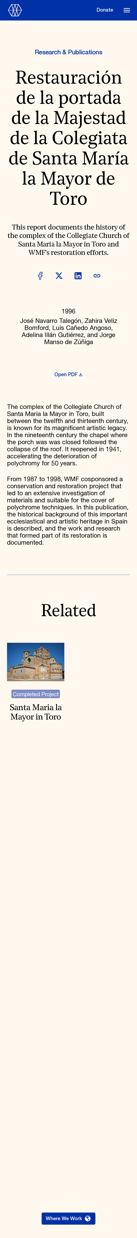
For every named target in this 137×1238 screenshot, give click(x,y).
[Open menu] (126, 10)
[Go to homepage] (49, 10)
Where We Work (64, 1218)
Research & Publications (68, 52)
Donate (105, 10)
